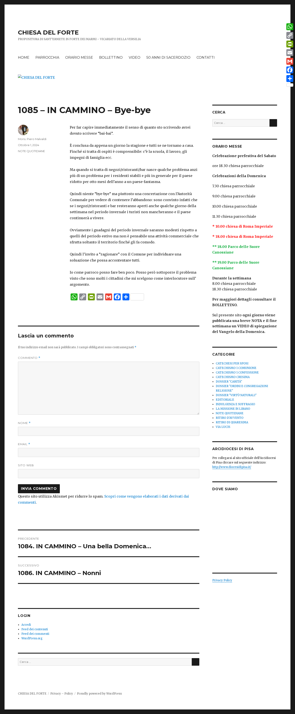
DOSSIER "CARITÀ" (229, 381)
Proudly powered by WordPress (99, 693)
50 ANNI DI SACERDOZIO (168, 57)
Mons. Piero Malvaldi (32, 139)
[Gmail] (289, 61)
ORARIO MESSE (79, 57)
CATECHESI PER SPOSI (232, 363)
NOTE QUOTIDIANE (31, 151)
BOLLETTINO (111, 57)
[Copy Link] (289, 35)
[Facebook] (289, 70)
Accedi (26, 625)
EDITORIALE (225, 400)
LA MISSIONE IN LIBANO (233, 409)
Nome (24, 423)
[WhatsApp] (289, 26)
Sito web (26, 465)
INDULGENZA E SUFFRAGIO (235, 404)
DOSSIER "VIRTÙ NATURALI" (236, 395)
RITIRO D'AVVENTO (229, 418)
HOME (23, 57)
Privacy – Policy (61, 693)
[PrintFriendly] (289, 44)
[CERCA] (195, 662)
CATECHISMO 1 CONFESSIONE (237, 372)
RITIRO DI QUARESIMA (232, 422)
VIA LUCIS (223, 427)
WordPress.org (32, 638)
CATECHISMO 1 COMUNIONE (236, 368)
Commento (29, 358)
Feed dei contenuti (34, 629)
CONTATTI (206, 57)
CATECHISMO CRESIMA (233, 377)
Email (24, 444)
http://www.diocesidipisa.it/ (231, 467)
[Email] (289, 52)
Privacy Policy (222, 580)
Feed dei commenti (35, 634)
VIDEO (134, 57)
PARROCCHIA (47, 57)
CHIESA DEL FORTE (48, 32)
